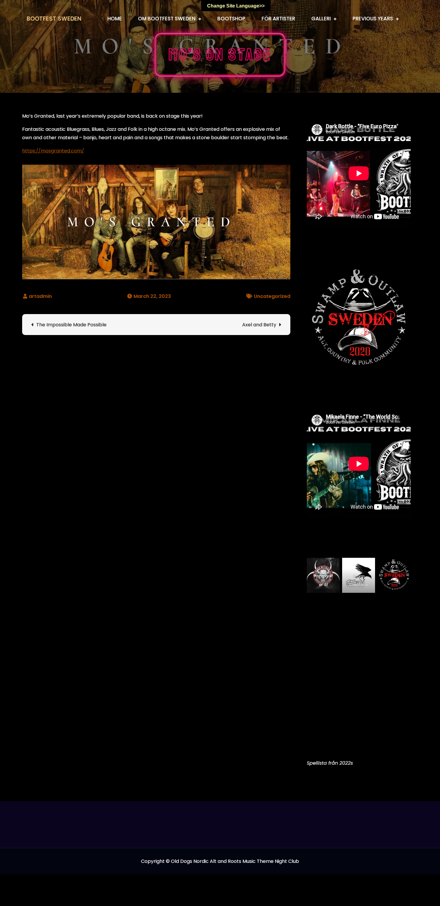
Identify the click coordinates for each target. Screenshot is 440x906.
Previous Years (373, 18)
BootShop (231, 18)
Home (114, 18)
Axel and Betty (259, 324)
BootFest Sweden (54, 19)
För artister (278, 18)
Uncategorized (272, 296)
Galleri (321, 18)
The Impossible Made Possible (71, 324)
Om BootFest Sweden (166, 18)
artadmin (40, 296)
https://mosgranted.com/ (53, 150)
